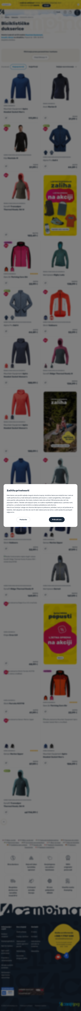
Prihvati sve (56, 520)
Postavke (23, 520)
